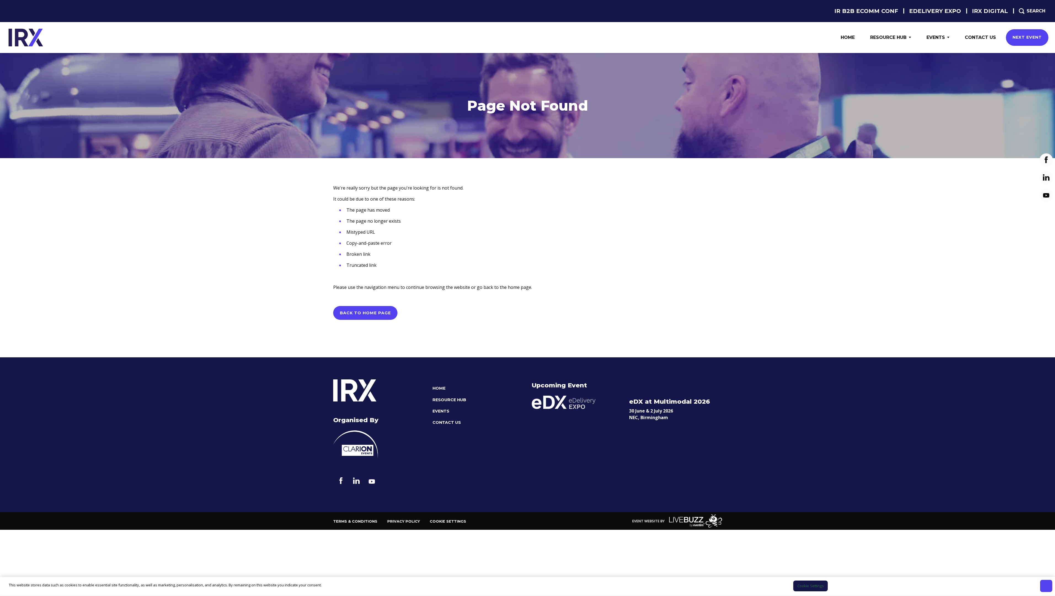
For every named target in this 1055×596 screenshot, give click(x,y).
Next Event (1027, 37)
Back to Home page (365, 312)
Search (1036, 11)
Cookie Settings (448, 521)
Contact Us (980, 37)
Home (848, 37)
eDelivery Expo (935, 11)
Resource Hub (888, 37)
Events (935, 37)
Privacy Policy (403, 521)
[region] (527, 586)
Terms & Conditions (355, 521)
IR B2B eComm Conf (866, 11)
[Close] (1046, 586)
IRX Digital (990, 11)
